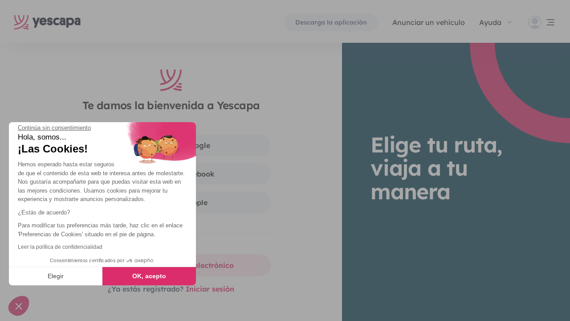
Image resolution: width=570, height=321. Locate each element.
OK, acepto (149, 276)
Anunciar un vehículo (428, 22)
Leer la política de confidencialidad (60, 247)
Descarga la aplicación (331, 22)
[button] (18, 306)
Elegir (56, 276)
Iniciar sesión (210, 288)
